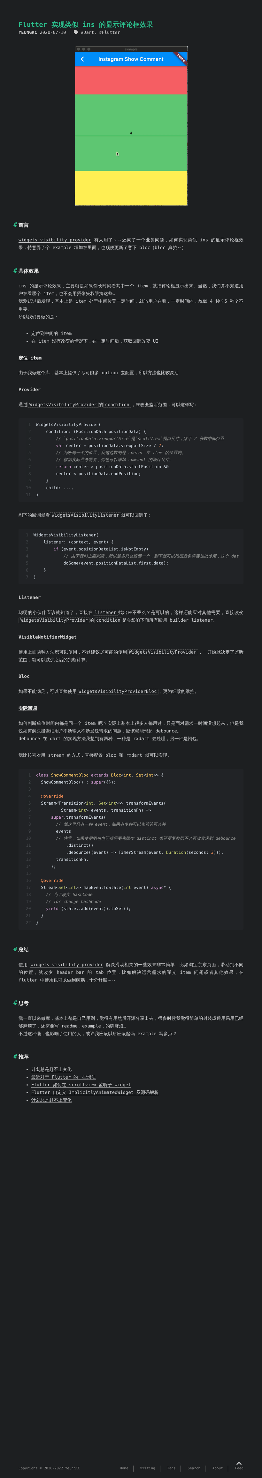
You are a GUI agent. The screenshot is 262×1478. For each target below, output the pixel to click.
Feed (239, 1468)
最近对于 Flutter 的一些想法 (63, 1077)
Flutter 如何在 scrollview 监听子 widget (81, 1085)
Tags (171, 1468)
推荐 (24, 1057)
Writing (147, 1468)
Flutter (111, 32)
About (217, 1468)
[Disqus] (131, 1209)
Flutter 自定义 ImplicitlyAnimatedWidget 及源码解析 (95, 1092)
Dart (88, 32)
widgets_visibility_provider (55, 240)
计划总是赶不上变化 (51, 1069)
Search (194, 1468)
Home (124, 1468)
